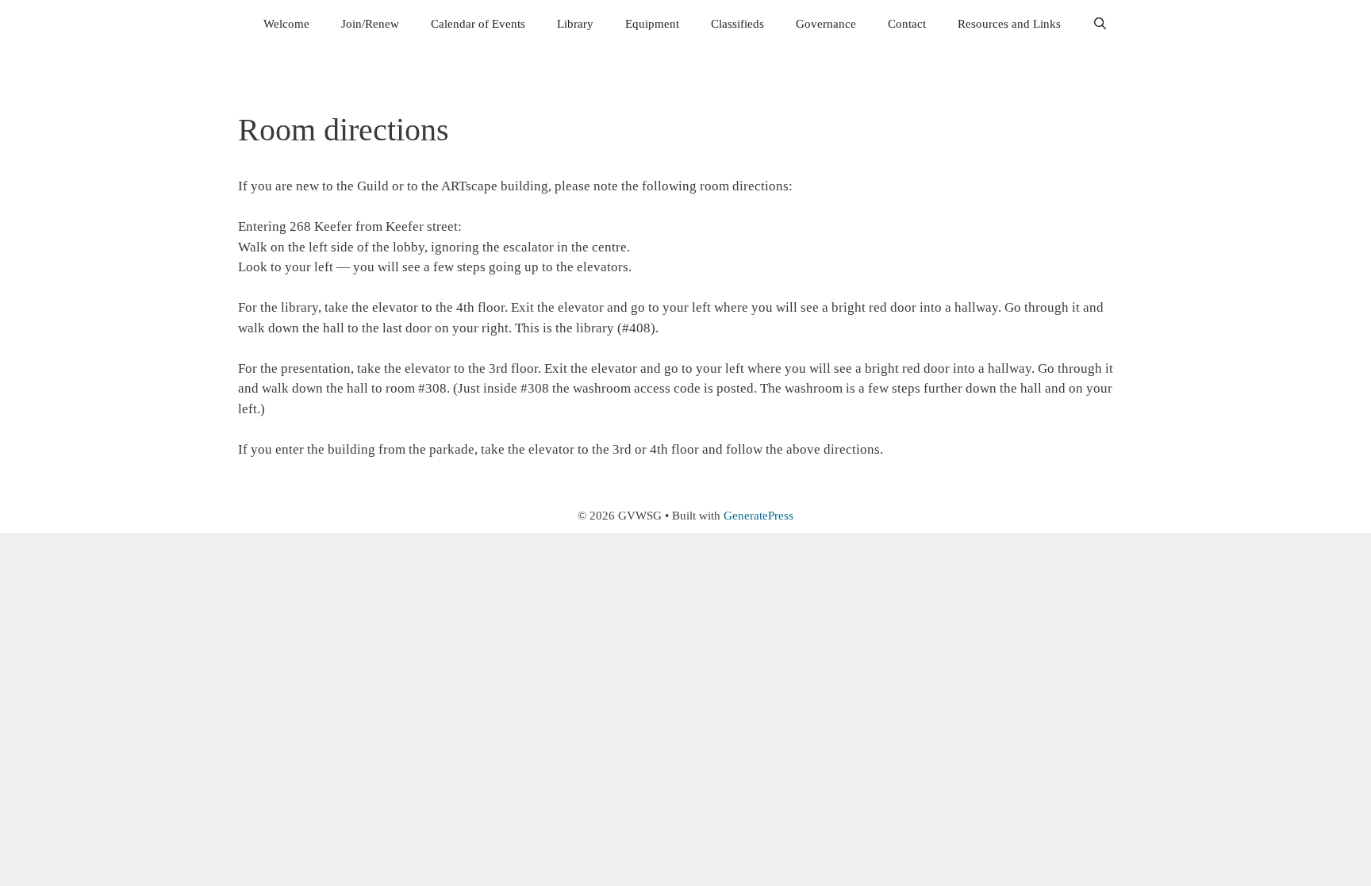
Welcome (286, 23)
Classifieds (737, 23)
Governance (826, 23)
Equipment (652, 23)
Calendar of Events (478, 23)
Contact (907, 23)
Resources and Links (1009, 23)
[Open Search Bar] (1100, 24)
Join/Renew (370, 23)
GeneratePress (758, 515)
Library (575, 23)
